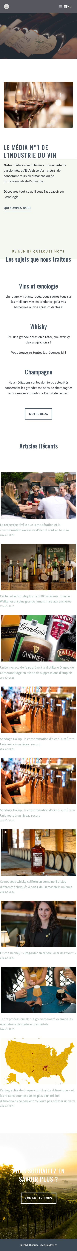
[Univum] (6, 6)
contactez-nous (38, 1198)
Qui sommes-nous (17, 208)
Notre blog (38, 414)
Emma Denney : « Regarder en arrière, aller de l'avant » (38, 953)
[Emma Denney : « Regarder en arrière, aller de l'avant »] (38, 944)
